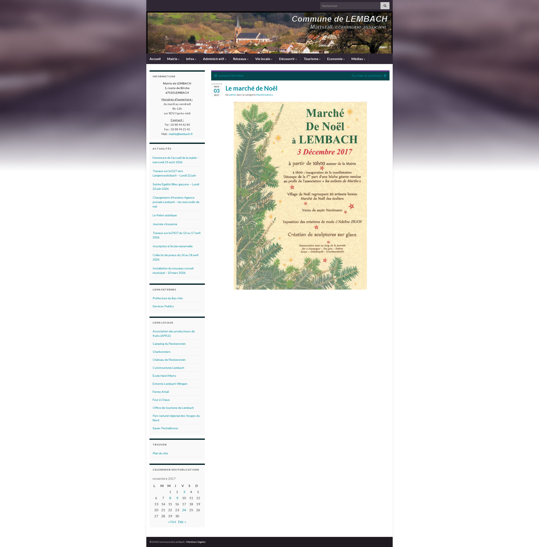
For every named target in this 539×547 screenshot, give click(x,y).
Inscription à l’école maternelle (173, 246)
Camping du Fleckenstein (169, 343)
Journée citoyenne (165, 224)
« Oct (172, 522)
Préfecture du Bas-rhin (168, 298)
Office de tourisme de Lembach (173, 407)
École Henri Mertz (164, 375)
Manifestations (264, 94)
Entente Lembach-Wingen (170, 383)
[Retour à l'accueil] (269, 32)
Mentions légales (196, 541)
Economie (335, 59)
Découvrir (287, 59)
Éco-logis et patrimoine (367, 75)
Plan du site (160, 453)
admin (232, 94)
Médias (357, 59)
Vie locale (263, 59)
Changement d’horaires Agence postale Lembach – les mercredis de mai (176, 202)
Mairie (172, 59)
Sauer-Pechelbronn (165, 428)
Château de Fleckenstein (169, 359)
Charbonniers (162, 351)
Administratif (214, 59)
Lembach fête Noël (231, 75)
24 (184, 510)
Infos (190, 59)
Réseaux (240, 59)
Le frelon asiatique (165, 215)
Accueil (155, 59)
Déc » (182, 522)
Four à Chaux (161, 399)
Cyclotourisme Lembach (168, 367)
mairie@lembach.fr (181, 134)
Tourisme (311, 59)
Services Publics (163, 306)
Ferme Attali (161, 391)
